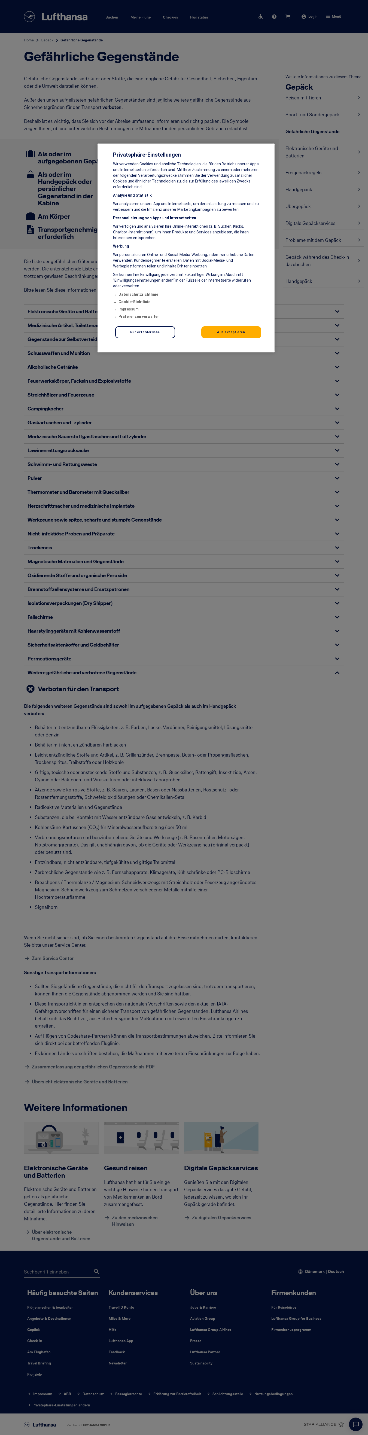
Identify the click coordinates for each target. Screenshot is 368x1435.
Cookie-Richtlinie (134, 302)
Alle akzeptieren (231, 332)
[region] (186, 248)
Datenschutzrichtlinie (138, 294)
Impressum (128, 309)
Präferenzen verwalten (139, 316)
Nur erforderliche (145, 332)
